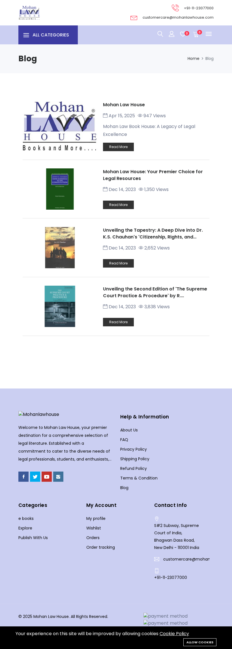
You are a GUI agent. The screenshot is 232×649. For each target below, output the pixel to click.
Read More (118, 146)
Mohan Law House (124, 104)
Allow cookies (199, 642)
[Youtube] (47, 477)
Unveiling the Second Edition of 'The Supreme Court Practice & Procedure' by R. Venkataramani (155, 296)
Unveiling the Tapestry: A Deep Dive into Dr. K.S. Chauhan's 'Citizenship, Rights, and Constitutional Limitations (153, 237)
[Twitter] (35, 477)
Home (193, 58)
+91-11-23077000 (199, 8)
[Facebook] (23, 477)
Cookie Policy (174, 633)
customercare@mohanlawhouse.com (178, 17)
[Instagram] (58, 477)
